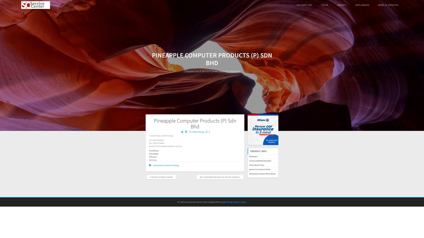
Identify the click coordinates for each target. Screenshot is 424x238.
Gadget (341, 5)
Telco (324, 5)
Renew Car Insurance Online (260, 169)
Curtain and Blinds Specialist (260, 161)
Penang (201, 132)
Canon (194, 132)
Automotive (304, 5)
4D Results (253, 156)
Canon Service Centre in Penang (166, 165)
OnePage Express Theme (236, 202)
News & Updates (388, 5)
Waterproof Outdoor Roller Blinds (262, 174)
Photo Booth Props (256, 165)
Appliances (362, 5)
